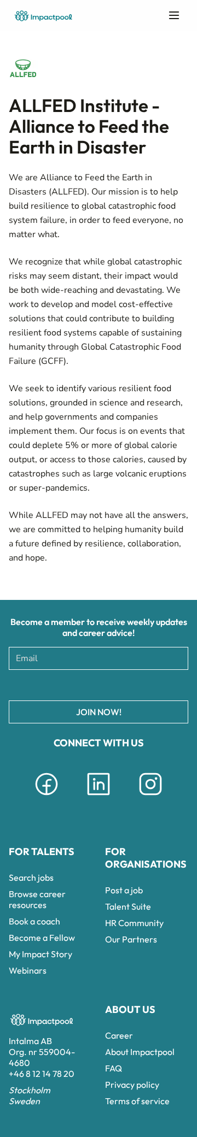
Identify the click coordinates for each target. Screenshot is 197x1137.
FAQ (113, 1068)
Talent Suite (128, 906)
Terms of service (137, 1100)
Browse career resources (37, 899)
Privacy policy (132, 1084)
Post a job (124, 890)
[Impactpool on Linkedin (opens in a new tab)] (98, 797)
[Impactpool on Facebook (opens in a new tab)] (46, 797)
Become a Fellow (42, 937)
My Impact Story (40, 954)
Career (119, 1035)
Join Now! (98, 711)
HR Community (134, 922)
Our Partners (131, 939)
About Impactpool (140, 1051)
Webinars (28, 970)
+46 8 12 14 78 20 (41, 1073)
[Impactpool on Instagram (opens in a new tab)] (150, 797)
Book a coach (34, 921)
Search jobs (31, 877)
